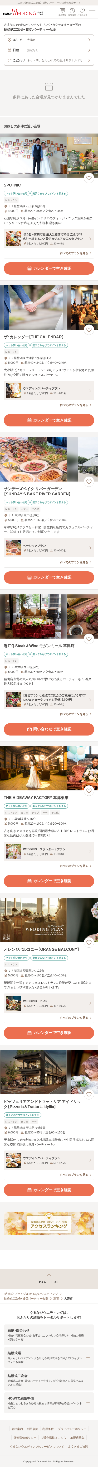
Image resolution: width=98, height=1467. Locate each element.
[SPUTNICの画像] (49, 156)
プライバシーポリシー (72, 1429)
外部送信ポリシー (25, 1437)
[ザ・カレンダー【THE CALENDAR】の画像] (49, 307)
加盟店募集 (77, 1437)
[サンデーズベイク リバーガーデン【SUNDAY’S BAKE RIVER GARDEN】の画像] (49, 459)
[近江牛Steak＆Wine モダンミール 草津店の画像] (49, 616)
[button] (49, 1334)
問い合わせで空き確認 (52, 729)
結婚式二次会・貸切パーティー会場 (26, 1298)
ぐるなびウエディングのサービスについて (37, 1446)
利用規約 (32, 1429)
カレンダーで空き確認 (52, 268)
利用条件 (48, 1429)
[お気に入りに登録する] (89, 178)
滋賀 (56, 1298)
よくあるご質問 (78, 1446)
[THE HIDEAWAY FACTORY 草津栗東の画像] (49, 768)
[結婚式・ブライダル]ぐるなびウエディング (31, 1293)
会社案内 (17, 1429)
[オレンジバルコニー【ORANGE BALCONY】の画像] (49, 920)
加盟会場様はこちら (53, 1437)
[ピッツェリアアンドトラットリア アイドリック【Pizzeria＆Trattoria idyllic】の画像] (49, 1072)
